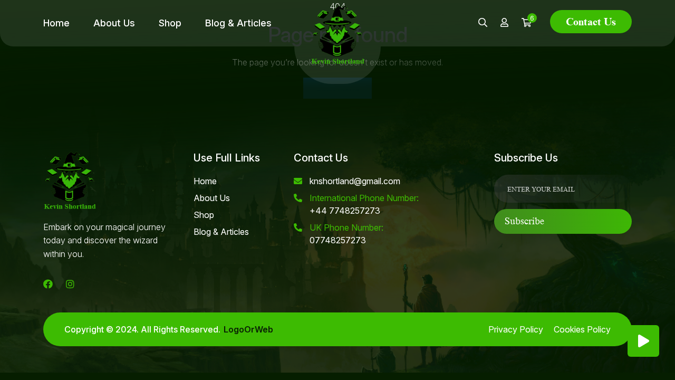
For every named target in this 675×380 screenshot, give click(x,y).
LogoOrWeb (248, 330)
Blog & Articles (238, 22)
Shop (170, 22)
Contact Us (591, 21)
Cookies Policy (582, 329)
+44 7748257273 (364, 204)
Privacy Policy (515, 329)
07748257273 (346, 233)
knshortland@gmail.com (355, 181)
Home (56, 22)
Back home (337, 88)
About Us (114, 22)
